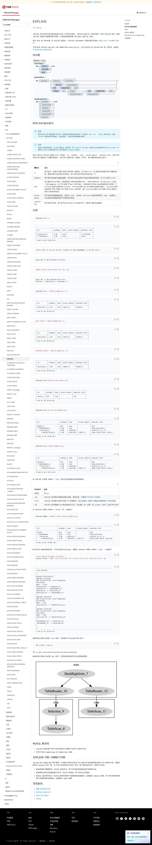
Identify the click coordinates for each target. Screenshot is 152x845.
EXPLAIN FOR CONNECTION (134, 35)
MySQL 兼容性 (129, 32)
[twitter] (121, 819)
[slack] (134, 819)
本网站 (74, 656)
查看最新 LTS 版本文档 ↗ (94, 2)
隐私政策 (42, 841)
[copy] (117, 216)
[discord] (139, 819)
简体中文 (142, 13)
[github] (117, 819)
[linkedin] (126, 819)
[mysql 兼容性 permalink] (51, 743)
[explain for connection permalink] (67, 757)
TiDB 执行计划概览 (73, 150)
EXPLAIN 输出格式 (131, 26)
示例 (126, 29)
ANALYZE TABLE (42, 795)
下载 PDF (39, 28)
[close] (148, 833)
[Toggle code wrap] (115, 216)
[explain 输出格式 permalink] (55, 123)
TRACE (38, 799)
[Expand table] (118, 162)
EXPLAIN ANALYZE (43, 792)
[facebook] (130, 819)
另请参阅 (127, 38)
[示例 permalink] (39, 210)
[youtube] (143, 819)
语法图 (127, 24)
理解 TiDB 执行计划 (43, 789)
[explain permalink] (48, 21)
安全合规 (52, 841)
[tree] (15, 417)
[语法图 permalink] (42, 55)
